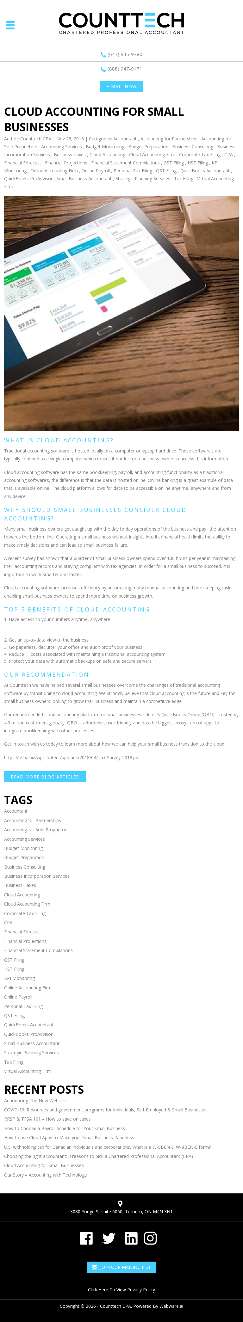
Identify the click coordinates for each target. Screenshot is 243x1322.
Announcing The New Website (35, 1101)
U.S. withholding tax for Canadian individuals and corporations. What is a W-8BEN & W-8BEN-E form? (107, 1147)
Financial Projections (66, 163)
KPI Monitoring (19, 978)
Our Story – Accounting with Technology (45, 1175)
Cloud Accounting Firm (152, 154)
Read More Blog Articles (45, 777)
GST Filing (174, 163)
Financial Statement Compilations (125, 163)
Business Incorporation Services (37, 876)
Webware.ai (171, 1306)
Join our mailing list (125, 1267)
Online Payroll (96, 171)
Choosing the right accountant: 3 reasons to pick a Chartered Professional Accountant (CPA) (98, 1156)
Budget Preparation (148, 147)
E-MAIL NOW (121, 86)
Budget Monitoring (105, 147)
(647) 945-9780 (125, 54)
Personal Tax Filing (133, 171)
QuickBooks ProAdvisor (28, 178)
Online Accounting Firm (54, 171)
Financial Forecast (22, 163)
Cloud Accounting (107, 154)
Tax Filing (183, 178)
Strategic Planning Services (142, 178)
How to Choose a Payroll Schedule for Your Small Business (64, 1128)
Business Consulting (192, 147)
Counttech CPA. (116, 1306)
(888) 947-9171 (125, 68)
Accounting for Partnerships (168, 139)
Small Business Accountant (84, 178)
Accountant (125, 139)
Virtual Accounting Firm (27, 1071)
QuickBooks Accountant (205, 171)
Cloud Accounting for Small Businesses (44, 1165)
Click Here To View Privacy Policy (121, 1290)
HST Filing (198, 163)
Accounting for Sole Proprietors (36, 830)
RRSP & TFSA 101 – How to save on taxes (47, 1119)
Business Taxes (70, 154)
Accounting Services (61, 147)
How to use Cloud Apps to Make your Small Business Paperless (69, 1137)
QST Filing (166, 171)
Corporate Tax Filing (200, 154)
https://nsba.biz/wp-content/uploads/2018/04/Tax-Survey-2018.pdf (72, 757)
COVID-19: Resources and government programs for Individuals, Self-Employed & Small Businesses (106, 1110)
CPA (228, 154)
